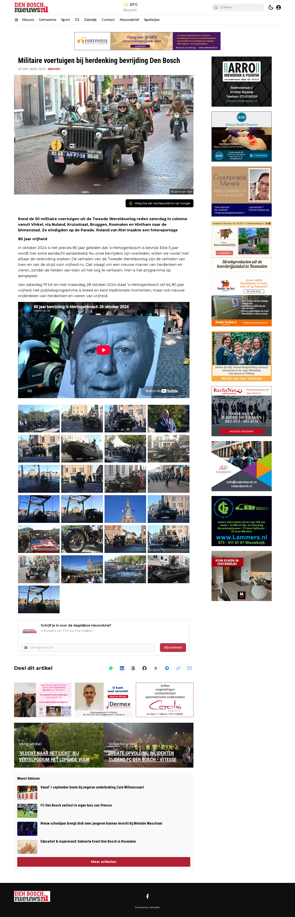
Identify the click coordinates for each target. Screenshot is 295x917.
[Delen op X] (156, 668)
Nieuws (28, 20)
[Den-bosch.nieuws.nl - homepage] (32, 7)
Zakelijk (90, 20)
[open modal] (278, 7)
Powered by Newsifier (147, 907)
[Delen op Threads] (133, 668)
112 (77, 20)
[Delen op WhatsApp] (111, 668)
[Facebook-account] (147, 896)
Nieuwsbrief (129, 20)
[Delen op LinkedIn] (122, 668)
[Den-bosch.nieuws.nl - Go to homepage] (32, 896)
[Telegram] (167, 668)
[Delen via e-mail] (189, 668)
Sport (65, 20)
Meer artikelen (103, 862)
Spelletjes (152, 20)
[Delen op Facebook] (144, 668)
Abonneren (173, 647)
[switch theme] (271, 7)
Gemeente (47, 20)
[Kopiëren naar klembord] (178, 668)
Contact (108, 20)
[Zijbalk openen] (16, 19)
